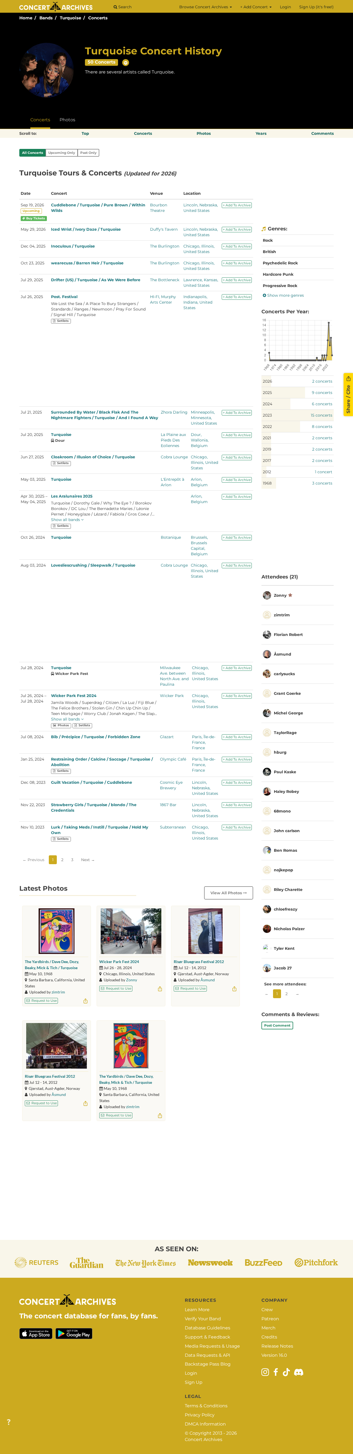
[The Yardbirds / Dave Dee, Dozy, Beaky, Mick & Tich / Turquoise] (56, 931)
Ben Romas (285, 850)
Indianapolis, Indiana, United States (197, 302)
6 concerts (322, 403)
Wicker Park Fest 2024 (74, 695)
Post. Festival (64, 296)
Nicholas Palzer (289, 928)
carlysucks (284, 673)
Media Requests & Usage (212, 1346)
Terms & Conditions (206, 1405)
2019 (267, 449)
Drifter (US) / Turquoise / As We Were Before (95, 279)
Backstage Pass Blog (208, 1364)
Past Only (88, 153)
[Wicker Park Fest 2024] (131, 931)
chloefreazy (285, 909)
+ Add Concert (254, 6)
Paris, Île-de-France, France (203, 742)
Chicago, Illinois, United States (204, 462)
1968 (267, 483)
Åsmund (207, 979)
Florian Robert (288, 634)
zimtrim (58, 992)
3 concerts (322, 483)
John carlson (287, 830)
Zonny (131, 979)
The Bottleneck (164, 279)
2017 (267, 460)
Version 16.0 (274, 1355)
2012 (267, 471)
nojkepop (283, 869)
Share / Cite (348, 398)
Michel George (288, 713)
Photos (67, 119)
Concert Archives (203, 1439)
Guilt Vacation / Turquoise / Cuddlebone (91, 782)
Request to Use (44, 1000)
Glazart (167, 736)
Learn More (197, 1309)
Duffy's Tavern (164, 229)
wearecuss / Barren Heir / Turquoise (87, 263)
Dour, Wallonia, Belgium (199, 440)
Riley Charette (288, 889)
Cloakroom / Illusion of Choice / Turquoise (93, 456)
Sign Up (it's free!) (316, 6)
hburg (280, 752)
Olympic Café (173, 759)
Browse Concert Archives (204, 6)
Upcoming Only (61, 153)
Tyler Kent (284, 948)
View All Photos (226, 892)
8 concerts (322, 426)
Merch (268, 1328)
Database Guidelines (207, 1328)
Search (124, 6)
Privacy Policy (200, 1415)
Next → (88, 859)
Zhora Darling (174, 412)
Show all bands (66, 519)
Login (285, 6)
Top (85, 133)
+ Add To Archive (237, 205)
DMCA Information (205, 1424)
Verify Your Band (203, 1318)
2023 (267, 415)
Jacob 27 (283, 968)
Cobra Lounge (174, 456)
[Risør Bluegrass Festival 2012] (205, 931)
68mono (282, 811)
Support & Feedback (207, 1337)
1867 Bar (168, 804)
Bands (46, 17)
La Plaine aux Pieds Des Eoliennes (173, 440)
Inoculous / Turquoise (73, 246)
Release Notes (277, 1346)
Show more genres (285, 295)
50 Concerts (102, 62)
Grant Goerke (287, 693)
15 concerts (321, 415)
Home (25, 17)
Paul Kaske (285, 771)
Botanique (171, 537)
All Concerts (32, 153)
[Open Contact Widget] (8, 1422)
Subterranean (173, 827)
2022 (267, 426)
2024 (267, 403)
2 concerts (322, 381)
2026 (267, 381)
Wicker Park (172, 695)
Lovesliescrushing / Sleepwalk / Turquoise (93, 565)
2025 (267, 392)
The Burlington (164, 246)
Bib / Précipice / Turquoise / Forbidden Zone (95, 736)
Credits (269, 1337)
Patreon (270, 1318)
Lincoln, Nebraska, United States (205, 788)
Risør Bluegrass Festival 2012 (199, 961)
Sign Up (193, 1382)
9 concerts (322, 392)
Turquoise (70, 17)
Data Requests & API (207, 1355)
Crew (267, 1309)
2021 (267, 437)
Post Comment (277, 1025)
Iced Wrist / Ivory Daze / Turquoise (86, 229)
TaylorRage (285, 732)
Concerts (98, 17)
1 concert (323, 471)
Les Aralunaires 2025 (71, 496)
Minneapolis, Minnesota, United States (204, 418)
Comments (322, 133)
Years (261, 133)
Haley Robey (286, 791)
